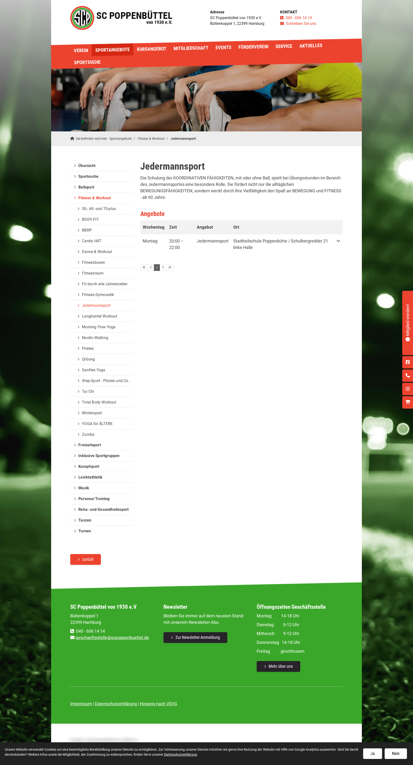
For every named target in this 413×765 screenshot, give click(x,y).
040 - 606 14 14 (299, 18)
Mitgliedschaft (190, 48)
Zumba (88, 434)
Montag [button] (150, 240)
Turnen (84, 531)
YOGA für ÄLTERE (97, 423)
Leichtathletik (90, 477)
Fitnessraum (92, 273)
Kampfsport (88, 466)
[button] (338, 244)
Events (223, 47)
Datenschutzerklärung (116, 703)
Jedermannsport (183, 139)
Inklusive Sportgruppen (99, 455)
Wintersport (92, 413)
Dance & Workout (97, 251)
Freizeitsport (89, 445)
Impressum (81, 703)
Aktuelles (310, 46)
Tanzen (84, 520)
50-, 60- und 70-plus (99, 208)
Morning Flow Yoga (98, 327)
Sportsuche (87, 62)
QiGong (88, 359)
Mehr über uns (281, 666)
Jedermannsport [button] (212, 240)
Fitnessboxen (93, 262)
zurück (87, 559)
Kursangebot (151, 49)
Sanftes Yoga (93, 370)
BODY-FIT (90, 219)
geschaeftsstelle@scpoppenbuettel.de (112, 637)
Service (283, 46)
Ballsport (86, 187)
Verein (81, 50)
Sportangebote (112, 50)
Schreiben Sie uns (301, 23)
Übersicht (86, 165)
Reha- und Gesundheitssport (103, 509)
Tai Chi (88, 391)
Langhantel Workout (99, 316)
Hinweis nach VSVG (158, 703)
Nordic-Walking (95, 337)
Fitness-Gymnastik (98, 294)
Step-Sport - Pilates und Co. (105, 380)
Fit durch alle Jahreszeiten (104, 284)
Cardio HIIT (91, 241)
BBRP (87, 230)
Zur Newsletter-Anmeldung (197, 637)
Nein (396, 753)
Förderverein (253, 47)
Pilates (88, 348)
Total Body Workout (99, 402)
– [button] (176, 244)
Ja (372, 753)
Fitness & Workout (151, 139)
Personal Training (93, 498)
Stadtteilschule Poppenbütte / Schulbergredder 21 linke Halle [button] (280, 244)
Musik (83, 488)
